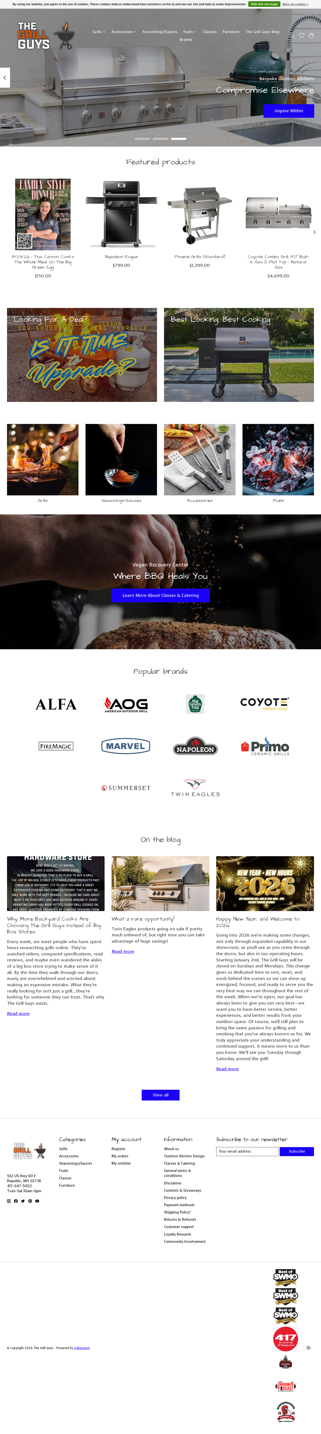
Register (118, 1148)
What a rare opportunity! (143, 919)
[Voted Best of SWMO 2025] (285, 1304)
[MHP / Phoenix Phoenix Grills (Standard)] (200, 214)
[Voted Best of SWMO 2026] (285, 1285)
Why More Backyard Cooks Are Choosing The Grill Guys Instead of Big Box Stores (54, 925)
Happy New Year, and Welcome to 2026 (257, 922)
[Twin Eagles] (195, 788)
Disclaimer (173, 1183)
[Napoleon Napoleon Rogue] (121, 214)
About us (171, 1148)
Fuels (278, 501)
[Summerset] (125, 788)
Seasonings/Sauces (160, 31)
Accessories (200, 501)
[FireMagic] (56, 746)
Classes (210, 31)
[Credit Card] (308, 1348)
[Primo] (264, 746)
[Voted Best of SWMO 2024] (285, 1323)
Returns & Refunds (180, 1219)
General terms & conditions (177, 1173)
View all (161, 1095)
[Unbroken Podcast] (285, 1397)
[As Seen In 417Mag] (285, 1350)
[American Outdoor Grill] (125, 704)
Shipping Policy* (177, 1212)
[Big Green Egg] (195, 704)
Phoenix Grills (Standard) (199, 257)
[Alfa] (56, 704)
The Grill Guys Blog (262, 31)
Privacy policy (175, 1197)
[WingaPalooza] (285, 1424)
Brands (186, 39)
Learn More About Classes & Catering (160, 595)
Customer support (179, 1226)
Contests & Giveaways (182, 1190)
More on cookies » (295, 4)
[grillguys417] (46, 36)
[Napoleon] (195, 746)
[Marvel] (125, 746)
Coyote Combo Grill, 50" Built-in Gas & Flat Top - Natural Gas (278, 262)
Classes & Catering (179, 1163)
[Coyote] (264, 704)
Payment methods (179, 1204)
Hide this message (264, 4)
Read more (18, 1014)
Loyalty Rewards (177, 1234)
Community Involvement (185, 1241)
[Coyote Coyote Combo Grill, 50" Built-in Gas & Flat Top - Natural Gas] (278, 214)
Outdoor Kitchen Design (184, 1156)
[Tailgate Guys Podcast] (285, 1371)
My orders (120, 1156)
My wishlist (121, 1163)
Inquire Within (289, 111)
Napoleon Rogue (121, 257)
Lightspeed (82, 1348)
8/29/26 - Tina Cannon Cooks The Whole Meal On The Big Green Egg (43, 262)
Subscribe (297, 1151)
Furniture (231, 31)
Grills (43, 501)
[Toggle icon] (291, 35)
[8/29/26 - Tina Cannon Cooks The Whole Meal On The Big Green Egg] (43, 214)
